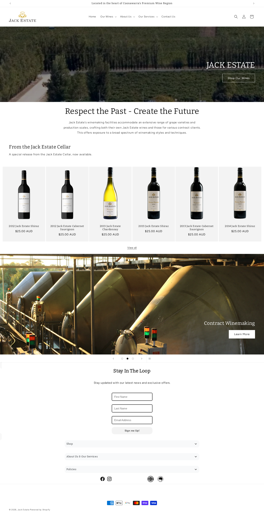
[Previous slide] (113, 359)
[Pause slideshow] (151, 359)
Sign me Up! (132, 430)
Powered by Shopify (40, 510)
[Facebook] (102, 479)
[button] (108, 16)
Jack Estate (23, 510)
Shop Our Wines (239, 78)
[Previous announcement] (10, 3)
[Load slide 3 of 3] (133, 358)
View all (132, 247)
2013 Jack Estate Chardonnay (110, 228)
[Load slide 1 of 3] (122, 358)
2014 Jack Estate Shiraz (240, 226)
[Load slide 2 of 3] (127, 358)
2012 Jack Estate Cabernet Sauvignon (67, 228)
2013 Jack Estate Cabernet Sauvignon (197, 228)
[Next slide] (142, 359)
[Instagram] (109, 479)
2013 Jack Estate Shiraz (153, 226)
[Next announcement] (254, 3)
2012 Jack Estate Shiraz (24, 226)
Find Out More (24, 334)
